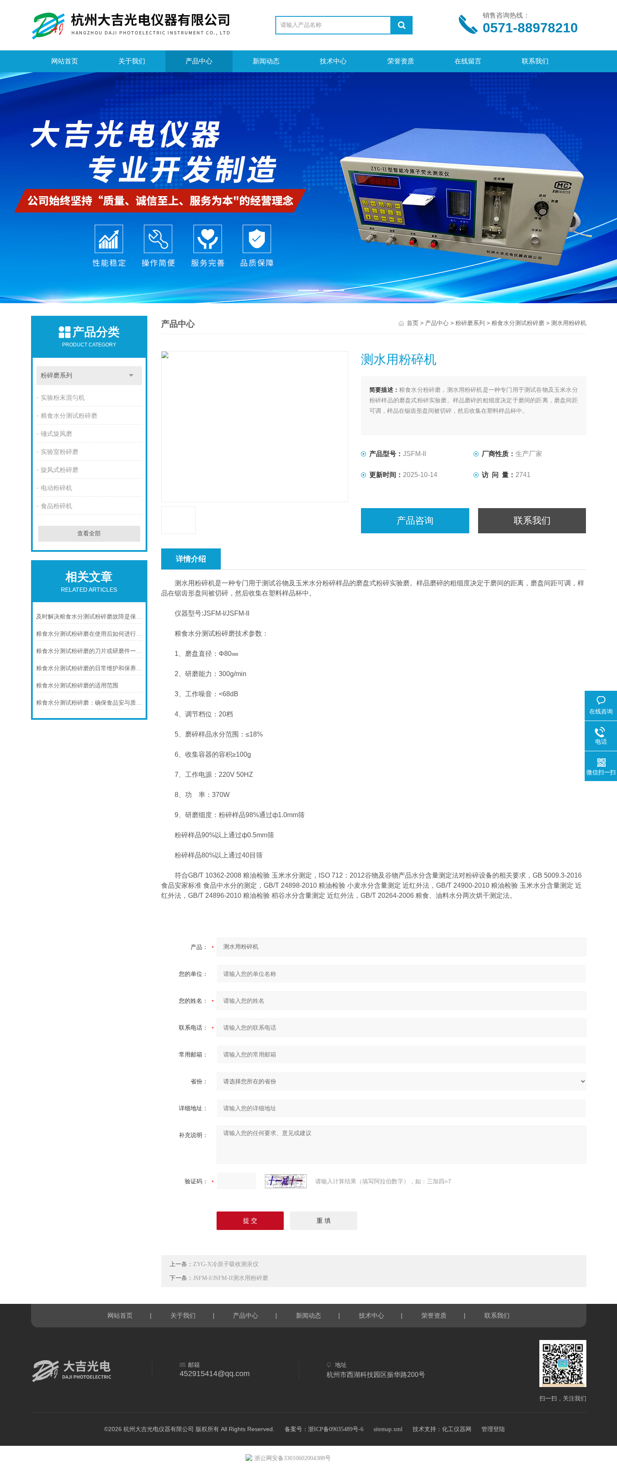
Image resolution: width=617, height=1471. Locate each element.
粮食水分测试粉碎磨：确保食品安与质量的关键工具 (89, 703)
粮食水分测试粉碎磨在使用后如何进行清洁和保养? (89, 634)
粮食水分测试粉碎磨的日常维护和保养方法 (89, 668)
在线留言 (468, 61)
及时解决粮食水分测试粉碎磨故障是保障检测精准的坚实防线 (89, 617)
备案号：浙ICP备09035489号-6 (324, 1429)
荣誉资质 (400, 61)
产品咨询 (415, 520)
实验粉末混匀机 (63, 397)
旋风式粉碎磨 (59, 470)
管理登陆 (493, 1429)
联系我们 (535, 61)
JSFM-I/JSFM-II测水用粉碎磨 (230, 1278)
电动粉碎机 (56, 488)
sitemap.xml (388, 1429)
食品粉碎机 (56, 506)
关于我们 (131, 61)
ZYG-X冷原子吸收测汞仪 (226, 1264)
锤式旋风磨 (56, 433)
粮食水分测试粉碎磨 (69, 415)
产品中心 (199, 61)
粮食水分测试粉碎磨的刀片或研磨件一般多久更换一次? (89, 651)
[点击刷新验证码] (286, 1181)
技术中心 (333, 61)
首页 (412, 323)
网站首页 (64, 61)
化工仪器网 (456, 1429)
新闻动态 (266, 61)
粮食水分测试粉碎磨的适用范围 (77, 685)
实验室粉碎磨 (59, 451)
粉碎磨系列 (56, 375)
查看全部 (89, 533)
